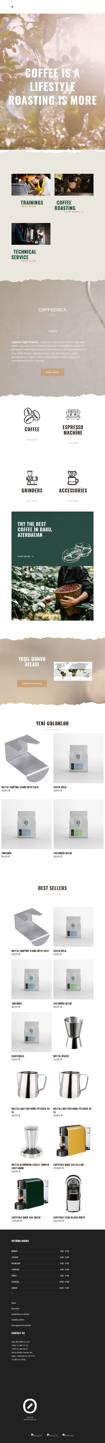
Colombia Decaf (62, 853)
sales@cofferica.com (20, 1342)
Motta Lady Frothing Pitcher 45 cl (30, 1110)
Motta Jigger (61, 1056)
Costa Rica (59, 787)
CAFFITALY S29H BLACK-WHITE (69, 1217)
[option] (52, 593)
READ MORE (32, 439)
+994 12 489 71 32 (19, 1345)
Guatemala (17, 1056)
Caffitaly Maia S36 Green (25, 1217)
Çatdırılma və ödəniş (20, 1314)
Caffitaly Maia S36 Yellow (68, 1164)
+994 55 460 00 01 (19, 1349)
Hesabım (15, 1308)
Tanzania (6, 853)
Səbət (13, 1303)
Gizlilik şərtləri (17, 1320)
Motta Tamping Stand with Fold (20, 787)
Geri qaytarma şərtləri (21, 1325)
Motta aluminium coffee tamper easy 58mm (30, 1166)
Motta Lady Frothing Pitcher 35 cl (72, 1110)
